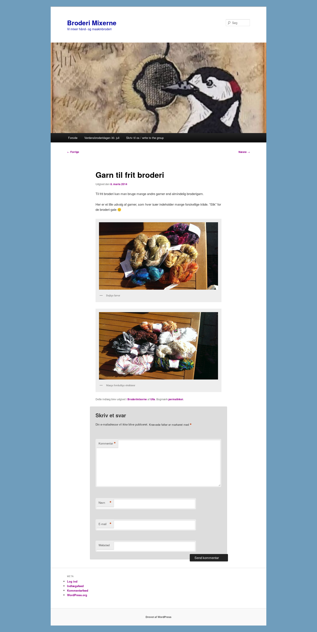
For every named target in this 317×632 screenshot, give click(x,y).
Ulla (152, 399)
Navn (105, 502)
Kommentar (107, 443)
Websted (104, 545)
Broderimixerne (137, 399)
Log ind (72, 581)
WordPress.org (77, 595)
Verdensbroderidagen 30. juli (101, 138)
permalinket (175, 399)
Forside (72, 138)
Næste (244, 152)
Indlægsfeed (75, 586)
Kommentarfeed (77, 590)
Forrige (73, 152)
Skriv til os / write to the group (145, 138)
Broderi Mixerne (91, 22)
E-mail (105, 524)
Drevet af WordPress (158, 617)
